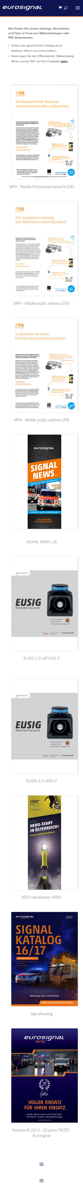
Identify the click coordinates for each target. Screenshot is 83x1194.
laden (64, 61)
